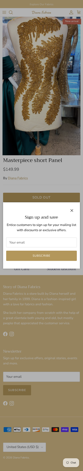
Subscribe (42, 256)
